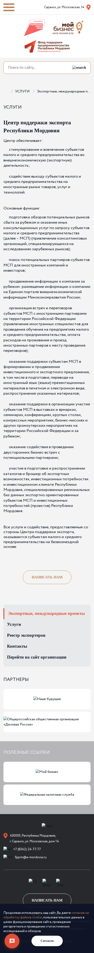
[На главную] (5, 91)
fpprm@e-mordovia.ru (31, 857)
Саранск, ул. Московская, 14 (64, 7)
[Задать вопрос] (12, 941)
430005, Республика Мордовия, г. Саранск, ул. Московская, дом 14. (35, 838)
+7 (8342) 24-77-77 (27, 849)
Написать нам (47, 577)
